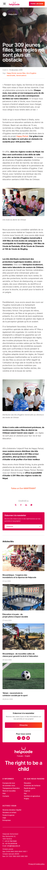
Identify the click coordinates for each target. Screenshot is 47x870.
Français (20, 756)
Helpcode (13, 14)
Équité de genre (29, 788)
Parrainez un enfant (9, 812)
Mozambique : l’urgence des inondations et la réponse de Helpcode (19, 576)
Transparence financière (11, 788)
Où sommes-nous (9, 785)
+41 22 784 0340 (10, 841)
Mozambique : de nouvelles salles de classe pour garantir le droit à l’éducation (20, 655)
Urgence (27, 791)
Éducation (27, 783)
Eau (25, 793)
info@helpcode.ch (13, 846)
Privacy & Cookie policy (36, 864)
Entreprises (7, 820)
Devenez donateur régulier (12, 810)
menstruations (21, 75)
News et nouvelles (9, 791)
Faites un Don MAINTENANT (23, 488)
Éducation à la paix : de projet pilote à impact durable (15, 615)
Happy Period (11, 73)
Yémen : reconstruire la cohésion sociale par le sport (15, 694)
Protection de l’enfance (32, 785)
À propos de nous (9, 783)
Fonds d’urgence (8, 815)
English (27, 756)
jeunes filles (21, 73)
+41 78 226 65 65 (11, 843)
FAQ (4, 793)
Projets (26, 799)
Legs (4, 818)
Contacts (6, 796)
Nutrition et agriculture (32, 796)
